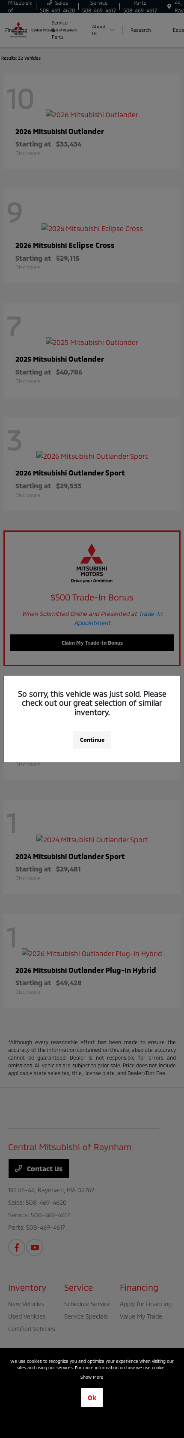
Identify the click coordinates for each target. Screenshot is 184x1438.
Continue (92, 739)
